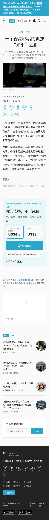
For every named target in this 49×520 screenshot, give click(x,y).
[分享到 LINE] (31, 107)
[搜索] (39, 20)
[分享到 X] (11, 107)
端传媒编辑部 (24, 280)
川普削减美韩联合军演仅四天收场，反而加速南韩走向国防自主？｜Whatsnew (18, 405)
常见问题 (6, 486)
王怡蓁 (5, 411)
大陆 (21, 32)
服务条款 (42, 504)
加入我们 (27, 482)
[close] (46, 8)
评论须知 (9, 318)
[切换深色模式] (34, 20)
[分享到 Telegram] (24, 107)
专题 (28, 32)
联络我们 (16, 482)
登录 (19, 261)
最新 (6, 335)
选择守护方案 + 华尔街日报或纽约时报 (22, 254)
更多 (12, 335)
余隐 (4, 352)
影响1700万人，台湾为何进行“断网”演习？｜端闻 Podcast (17, 366)
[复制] (5, 107)
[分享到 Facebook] (18, 107)
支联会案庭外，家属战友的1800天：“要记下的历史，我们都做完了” (17, 345)
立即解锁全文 (24, 245)
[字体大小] (25, 20)
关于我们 (6, 482)
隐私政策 (32, 504)
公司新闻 (27, 486)
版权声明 (16, 486)
